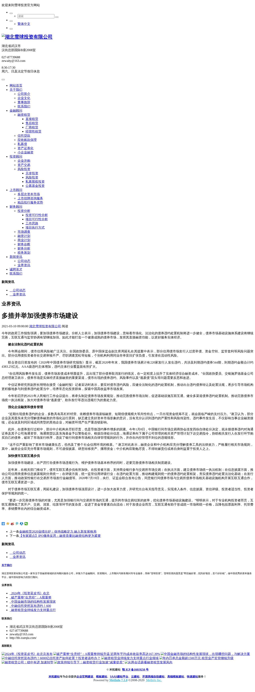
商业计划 (24, 240)
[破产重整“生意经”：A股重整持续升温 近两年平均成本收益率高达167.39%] (106, 654)
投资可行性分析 (37, 215)
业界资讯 (24, 265)
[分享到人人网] (21, 523)
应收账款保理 (27, 139)
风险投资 (24, 169)
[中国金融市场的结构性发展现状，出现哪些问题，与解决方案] (205, 654)
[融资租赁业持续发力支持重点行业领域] (130, 658)
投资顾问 (16, 156)
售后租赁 (32, 123)
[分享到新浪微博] (12, 523)
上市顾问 (16, 190)
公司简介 (24, 94)
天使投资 (32, 173)
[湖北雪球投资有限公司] (27, 36)
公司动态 (24, 261)
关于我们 (16, 89)
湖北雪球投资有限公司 (45, 326)
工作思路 (32, 223)
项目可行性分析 (37, 219)
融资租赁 (24, 114)
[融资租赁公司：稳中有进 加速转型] (27, 662)
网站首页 (16, 85)
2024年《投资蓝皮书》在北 (29, 593)
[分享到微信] (26, 523)
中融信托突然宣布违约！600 (30, 605)
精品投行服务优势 (30, 202)
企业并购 (24, 160)
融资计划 (24, 236)
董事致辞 (24, 102)
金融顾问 (16, 110)
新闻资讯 (16, 256)
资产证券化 (25, 148)
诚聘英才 (16, 269)
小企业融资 (25, 152)
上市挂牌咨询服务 (30, 198)
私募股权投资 (35, 181)
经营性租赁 (33, 131)
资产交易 (24, 165)
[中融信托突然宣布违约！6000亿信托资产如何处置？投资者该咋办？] (51, 658)
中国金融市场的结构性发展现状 (33, 601)
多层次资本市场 (29, 194)
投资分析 (24, 210)
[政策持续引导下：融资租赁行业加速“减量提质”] (89, 662)
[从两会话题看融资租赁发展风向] (149, 662)
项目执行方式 (35, 227)
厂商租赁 (32, 127)
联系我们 (24, 106)
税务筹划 (24, 252)
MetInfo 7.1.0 (118, 680)
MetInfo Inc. (154, 680)
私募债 (22, 144)
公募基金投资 (35, 185)
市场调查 (24, 231)
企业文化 (24, 98)
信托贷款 (24, 135)
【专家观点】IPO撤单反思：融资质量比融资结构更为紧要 (60, 535)
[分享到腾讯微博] (17, 523)
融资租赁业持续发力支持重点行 (33, 610)
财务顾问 (16, 206)
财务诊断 (24, 244)
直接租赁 (32, 119)
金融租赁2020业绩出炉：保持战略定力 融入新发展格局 (57, 531)
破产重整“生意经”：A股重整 (30, 597)
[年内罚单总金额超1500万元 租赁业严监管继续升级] (196, 658)
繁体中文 (24, 23)
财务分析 (24, 248)
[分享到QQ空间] (8, 523)
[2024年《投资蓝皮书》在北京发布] (27, 654)
